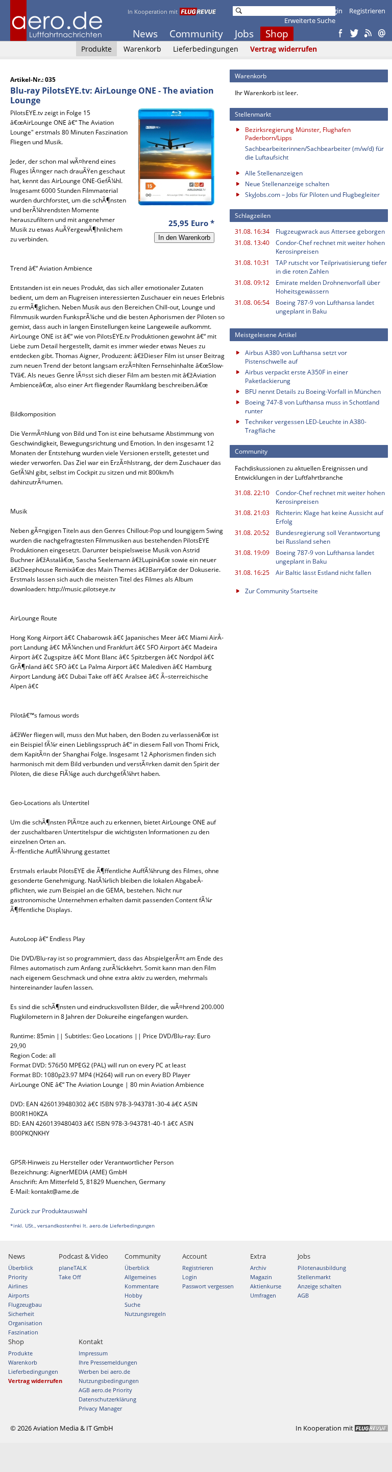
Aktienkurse (265, 1286)
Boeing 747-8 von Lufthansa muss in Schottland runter (312, 406)
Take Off (70, 1277)
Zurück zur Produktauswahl (48, 1211)
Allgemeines (140, 1277)
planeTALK (73, 1268)
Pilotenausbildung (322, 1268)
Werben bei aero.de (104, 1371)
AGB (303, 1295)
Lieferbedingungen (205, 49)
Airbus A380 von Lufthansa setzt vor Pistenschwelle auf (296, 357)
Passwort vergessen (208, 1286)
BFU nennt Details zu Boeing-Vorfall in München (313, 391)
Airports (18, 1295)
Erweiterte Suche (309, 20)
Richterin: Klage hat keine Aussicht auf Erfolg (329, 517)
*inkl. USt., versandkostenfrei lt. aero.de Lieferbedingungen (82, 1225)
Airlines (18, 1286)
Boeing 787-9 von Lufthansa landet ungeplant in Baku (325, 307)
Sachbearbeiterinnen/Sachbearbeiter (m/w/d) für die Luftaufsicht (314, 153)
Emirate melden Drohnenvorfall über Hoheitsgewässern (328, 287)
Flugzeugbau (25, 1304)
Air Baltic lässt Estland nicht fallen (323, 572)
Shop (276, 33)
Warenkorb (142, 49)
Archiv (258, 1268)
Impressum (93, 1353)
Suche (132, 1304)
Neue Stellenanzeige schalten (287, 184)
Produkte (96, 49)
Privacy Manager (100, 1408)
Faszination (23, 1332)
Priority (18, 1277)
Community (196, 33)
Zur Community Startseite (281, 591)
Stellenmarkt (314, 1277)
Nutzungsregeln (145, 1314)
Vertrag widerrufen (283, 49)
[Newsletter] (382, 34)
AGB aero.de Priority (105, 1390)
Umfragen (263, 1295)
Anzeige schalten (319, 1286)
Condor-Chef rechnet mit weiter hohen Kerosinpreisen (330, 247)
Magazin (261, 1277)
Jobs (244, 33)
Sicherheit (21, 1314)
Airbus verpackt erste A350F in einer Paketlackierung (296, 376)
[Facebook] (340, 34)
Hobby (133, 1295)
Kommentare (142, 1286)
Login (334, 10)
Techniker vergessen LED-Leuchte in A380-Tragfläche (305, 426)
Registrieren (367, 10)
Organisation (25, 1323)
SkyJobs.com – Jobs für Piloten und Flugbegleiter (312, 194)
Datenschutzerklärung (107, 1399)
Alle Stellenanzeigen (274, 173)
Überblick (20, 1268)
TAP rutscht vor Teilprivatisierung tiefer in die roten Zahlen (331, 267)
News (145, 33)
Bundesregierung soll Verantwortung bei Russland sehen (328, 537)
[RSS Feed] (368, 34)
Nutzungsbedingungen (109, 1381)
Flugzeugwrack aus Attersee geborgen (330, 231)
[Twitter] (354, 34)
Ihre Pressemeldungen (108, 1362)
